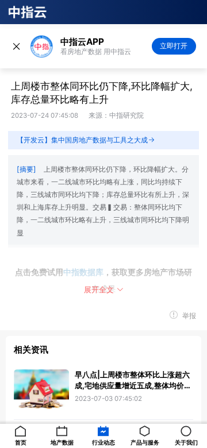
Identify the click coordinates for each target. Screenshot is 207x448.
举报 (188, 316)
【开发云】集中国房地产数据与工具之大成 (82, 140)
